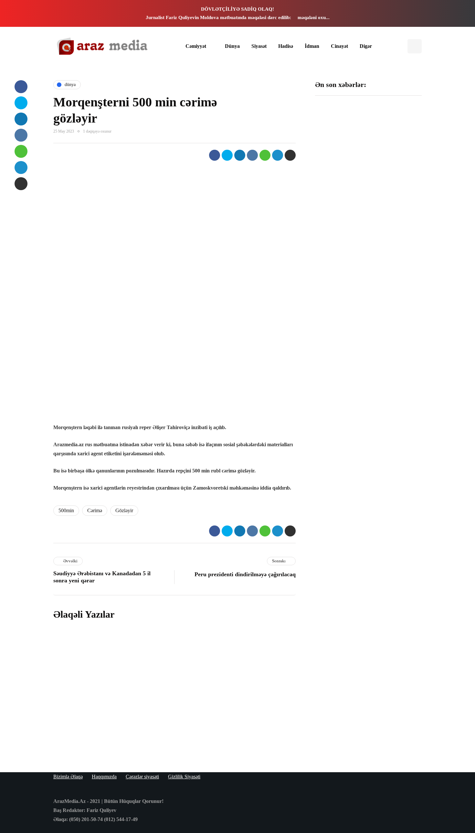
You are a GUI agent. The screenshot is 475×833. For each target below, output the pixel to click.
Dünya (232, 46)
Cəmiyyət (195, 46)
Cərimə (94, 510)
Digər (366, 46)
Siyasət (259, 46)
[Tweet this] (227, 155)
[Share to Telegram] (277, 155)
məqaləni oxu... (314, 17)
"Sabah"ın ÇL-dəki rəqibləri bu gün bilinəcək (338, 305)
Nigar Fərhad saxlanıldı (390, 302)
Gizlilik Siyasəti (184, 776)
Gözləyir (124, 510)
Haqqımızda (104, 776)
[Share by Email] (290, 155)
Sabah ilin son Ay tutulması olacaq (336, 144)
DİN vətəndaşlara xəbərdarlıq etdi (392, 223)
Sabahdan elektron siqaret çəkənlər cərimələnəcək (196, 736)
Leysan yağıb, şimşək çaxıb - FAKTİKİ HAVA (339, 226)
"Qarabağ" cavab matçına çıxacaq (337, 380)
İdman (312, 46)
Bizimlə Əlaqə (68, 776)
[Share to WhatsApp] (264, 155)
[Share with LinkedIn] (239, 155)
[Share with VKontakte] (252, 155)
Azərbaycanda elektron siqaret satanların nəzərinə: (197, 692)
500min (66, 510)
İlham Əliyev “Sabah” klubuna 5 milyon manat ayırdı (395, 147)
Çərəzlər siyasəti (142, 776)
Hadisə (285, 46)
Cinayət (339, 46)
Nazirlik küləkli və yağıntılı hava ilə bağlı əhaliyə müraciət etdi (395, 383)
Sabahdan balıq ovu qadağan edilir (182, 647)
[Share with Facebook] (214, 155)
